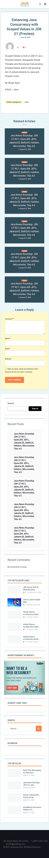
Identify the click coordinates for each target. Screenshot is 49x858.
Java (26, 102)
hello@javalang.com (16, 844)
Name (8, 338)
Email (7, 348)
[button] (39, 4)
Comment (9, 319)
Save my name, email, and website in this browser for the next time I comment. (21, 370)
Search (10, 403)
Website (8, 359)
